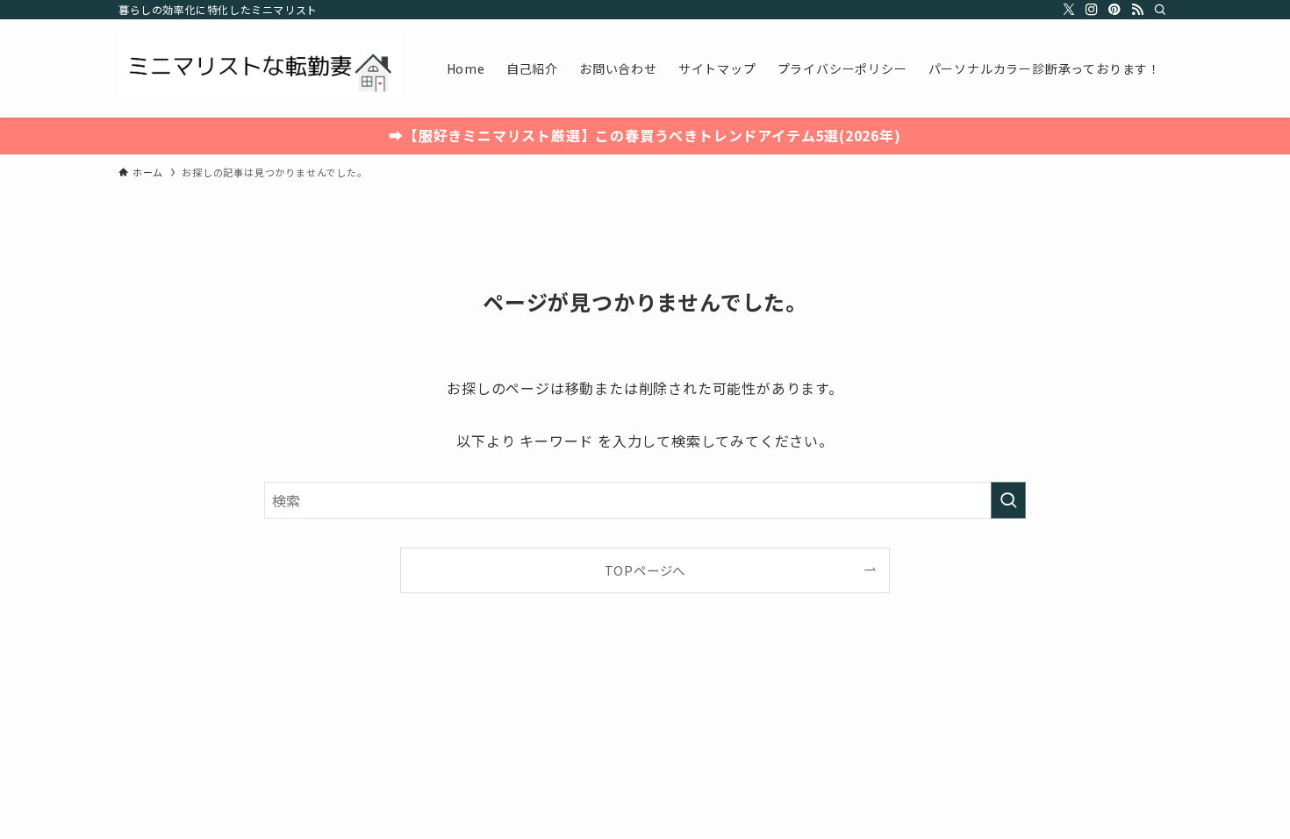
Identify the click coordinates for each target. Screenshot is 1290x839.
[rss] (1137, 9)
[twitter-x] (1068, 9)
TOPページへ (645, 570)
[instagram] (1091, 9)
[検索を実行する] (1008, 500)
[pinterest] (1114, 9)
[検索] (1160, 9)
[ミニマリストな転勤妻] (259, 68)
